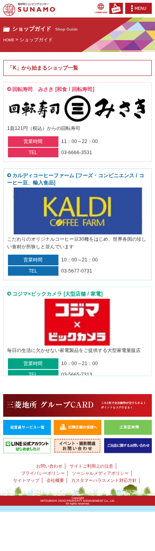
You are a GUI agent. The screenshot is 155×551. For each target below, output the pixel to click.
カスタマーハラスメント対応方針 (104, 480)
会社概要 (55, 480)
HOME (8, 40)
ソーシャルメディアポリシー (100, 473)
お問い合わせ (49, 466)
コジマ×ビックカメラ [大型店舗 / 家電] (57, 294)
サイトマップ (26, 480)
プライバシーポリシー (43, 473)
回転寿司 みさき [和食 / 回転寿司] (53, 89)
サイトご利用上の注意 (91, 466)
